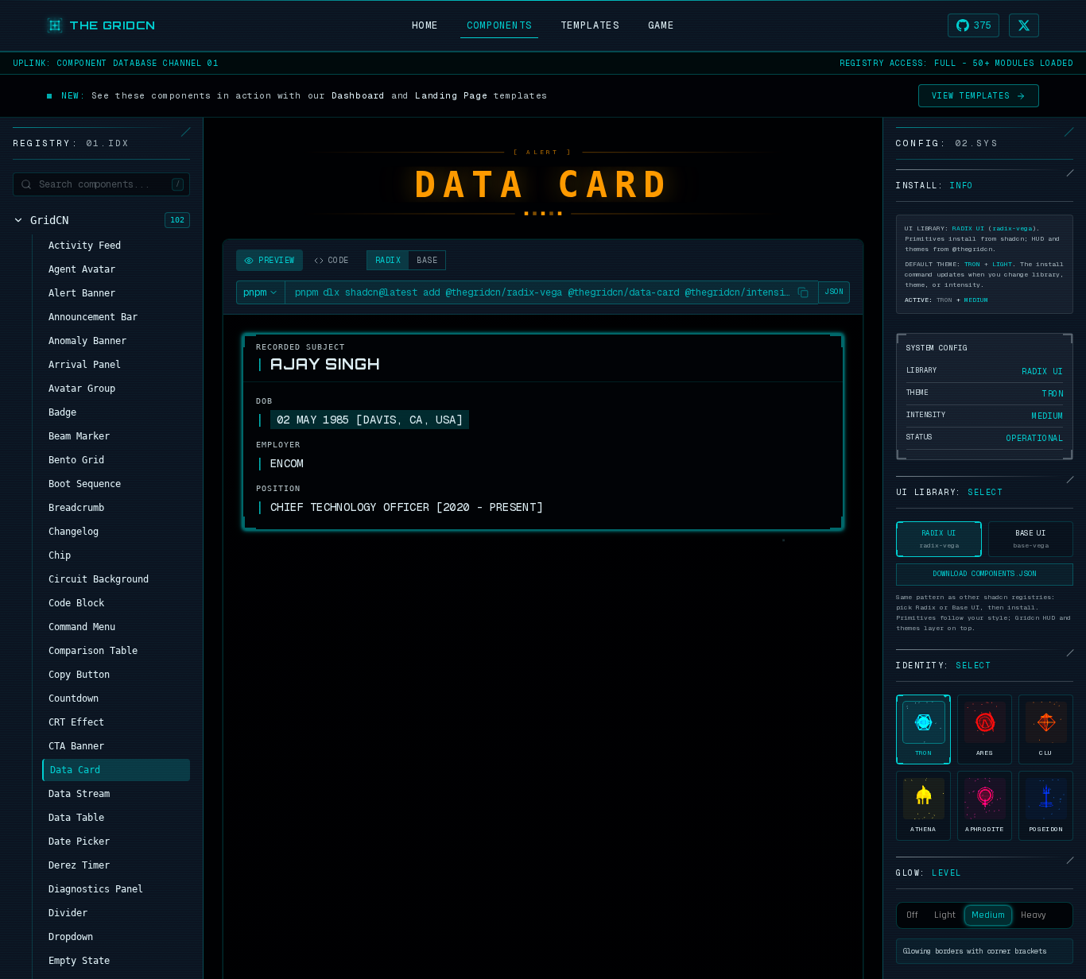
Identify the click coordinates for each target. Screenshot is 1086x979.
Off (912, 915)
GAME (661, 25)
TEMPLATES (589, 25)
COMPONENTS (499, 25)
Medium (988, 915)
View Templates (971, 96)
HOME (425, 25)
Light (945, 915)
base (427, 260)
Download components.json (985, 573)
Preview (276, 260)
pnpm (254, 292)
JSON (834, 291)
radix (388, 260)
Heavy (1033, 915)
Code (338, 260)
